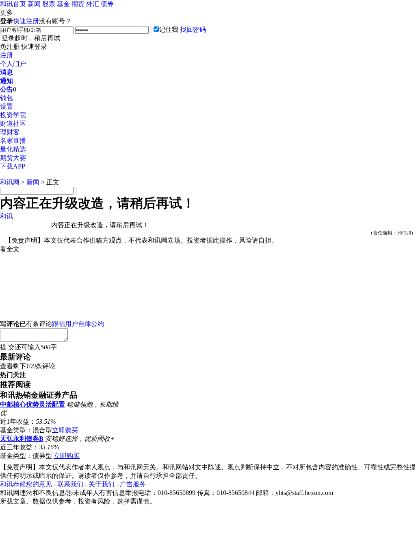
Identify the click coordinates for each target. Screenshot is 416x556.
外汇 (92, 3)
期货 (78, 3)
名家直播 (13, 140)
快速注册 (26, 21)
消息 (6, 72)
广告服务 (133, 484)
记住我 (168, 29)
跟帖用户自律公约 (78, 323)
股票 (48, 3)
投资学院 (13, 115)
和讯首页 (13, 3)
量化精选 (13, 149)
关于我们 (102, 484)
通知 (6, 80)
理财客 (10, 132)
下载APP (12, 166)
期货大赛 (13, 157)
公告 (6, 89)
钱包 (6, 97)
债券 (107, 3)
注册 (6, 55)
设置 (6, 106)
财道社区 (13, 123)
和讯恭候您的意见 (26, 484)
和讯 (6, 216)
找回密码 (193, 29)
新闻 (34, 3)
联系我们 (70, 484)
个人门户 (13, 63)
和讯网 (10, 182)
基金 (63, 3)
